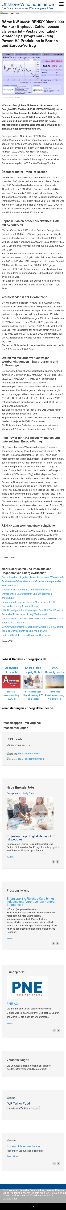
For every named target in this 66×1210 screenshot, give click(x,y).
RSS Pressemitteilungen (31, 758)
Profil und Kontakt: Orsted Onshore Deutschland (27, 635)
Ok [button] (33, 1206)
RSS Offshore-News (29, 753)
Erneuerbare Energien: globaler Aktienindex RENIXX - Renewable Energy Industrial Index (30, 604)
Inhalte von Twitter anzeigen (23, 1108)
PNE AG (12, 1003)
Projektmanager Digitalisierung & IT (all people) (31, 837)
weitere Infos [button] (10, 1198)
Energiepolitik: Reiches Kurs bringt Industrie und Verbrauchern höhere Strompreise (31, 901)
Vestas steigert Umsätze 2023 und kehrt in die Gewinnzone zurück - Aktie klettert (32, 620)
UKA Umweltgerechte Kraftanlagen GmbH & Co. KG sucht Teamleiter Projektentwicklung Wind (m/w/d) (32, 612)
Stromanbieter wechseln (23, 1146)
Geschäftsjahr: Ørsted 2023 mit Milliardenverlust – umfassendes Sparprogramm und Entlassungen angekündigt (28, 593)
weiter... (11, 856)
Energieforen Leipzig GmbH (21, 793)
